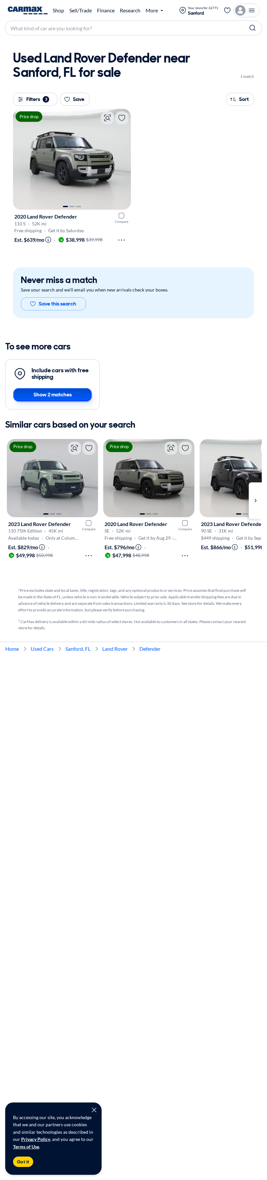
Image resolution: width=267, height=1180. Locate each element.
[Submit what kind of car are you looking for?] (253, 28)
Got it (23, 1162)
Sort (244, 99)
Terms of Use (26, 1146)
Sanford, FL (78, 649)
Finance (106, 10)
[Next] (122, 159)
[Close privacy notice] (94, 1110)
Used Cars (42, 649)
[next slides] (255, 500)
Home (12, 649)
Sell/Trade (80, 10)
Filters (36, 99)
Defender (150, 649)
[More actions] (121, 240)
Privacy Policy (35, 1139)
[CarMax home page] (28, 10)
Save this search (57, 303)
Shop (58, 10)
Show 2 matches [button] (53, 394)
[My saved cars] (227, 10)
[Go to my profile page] (246, 10)
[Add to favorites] (121, 117)
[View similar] (107, 117)
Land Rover (115, 649)
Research (130, 10)
